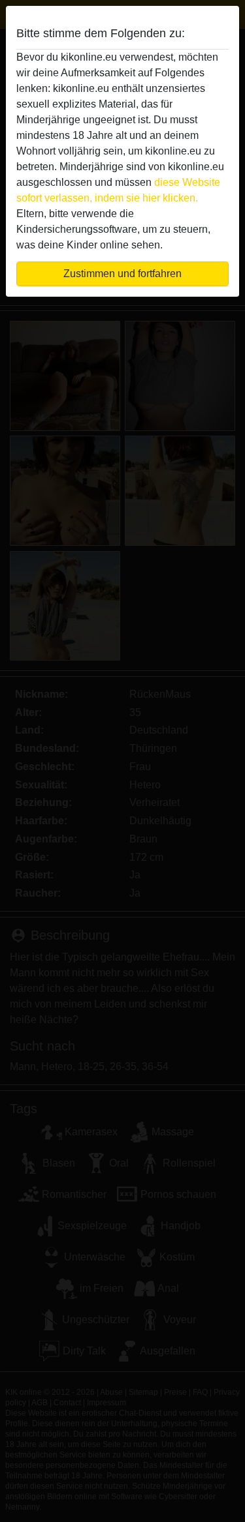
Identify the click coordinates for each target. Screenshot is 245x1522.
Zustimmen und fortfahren (122, 273)
